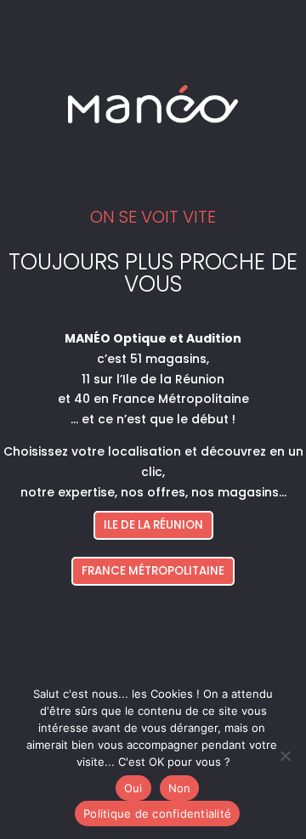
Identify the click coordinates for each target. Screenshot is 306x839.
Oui (133, 788)
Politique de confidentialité (157, 813)
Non (179, 788)
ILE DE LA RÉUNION (153, 525)
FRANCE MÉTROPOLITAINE (153, 571)
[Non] (284, 755)
